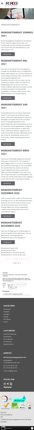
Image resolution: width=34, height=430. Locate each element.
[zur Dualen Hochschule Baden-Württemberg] (22, 406)
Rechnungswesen (8, 339)
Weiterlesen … (7, 54)
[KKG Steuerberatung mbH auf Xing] (8, 384)
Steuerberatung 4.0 (8, 344)
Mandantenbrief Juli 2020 (8, 250)
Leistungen (6, 314)
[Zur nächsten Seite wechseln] (25, 259)
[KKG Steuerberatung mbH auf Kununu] (8, 387)
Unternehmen (7, 309)
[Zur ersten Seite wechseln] (6, 259)
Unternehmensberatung (9, 334)
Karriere (5, 322)
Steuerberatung (7, 342)
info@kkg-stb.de (12, 371)
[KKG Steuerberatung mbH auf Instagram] (4, 384)
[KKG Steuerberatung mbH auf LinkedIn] (11, 384)
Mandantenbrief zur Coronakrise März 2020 (13, 255)
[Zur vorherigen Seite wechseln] (8, 259)
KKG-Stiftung (6, 319)
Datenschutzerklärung (6, 415)
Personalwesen (7, 336)
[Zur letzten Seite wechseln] (27, 259)
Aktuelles (5, 317)
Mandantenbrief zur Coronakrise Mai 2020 (13, 253)
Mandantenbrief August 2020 (9, 248)
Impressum (3, 412)
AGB (1, 417)
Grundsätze (6, 312)
